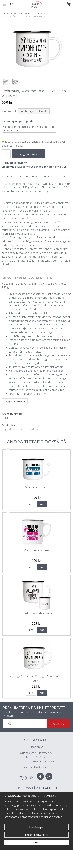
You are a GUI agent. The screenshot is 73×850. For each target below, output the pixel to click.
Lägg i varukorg (28, 154)
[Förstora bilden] (36, 48)
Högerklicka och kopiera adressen (22, 429)
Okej (36, 842)
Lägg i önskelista (15, 401)
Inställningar (36, 827)
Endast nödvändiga (36, 834)
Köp (42, 504)
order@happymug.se (41, 761)
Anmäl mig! (58, 724)
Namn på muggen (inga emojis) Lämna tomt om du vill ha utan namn (29, 128)
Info (30, 504)
